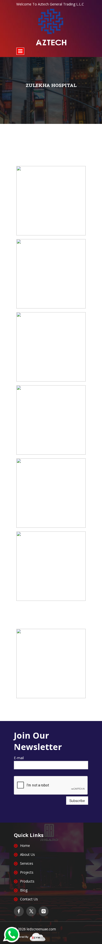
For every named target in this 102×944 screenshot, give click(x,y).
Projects (26, 872)
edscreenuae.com (41, 929)
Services (26, 863)
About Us (27, 854)
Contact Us (29, 899)
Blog (23, 890)
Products (27, 881)
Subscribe (77, 800)
